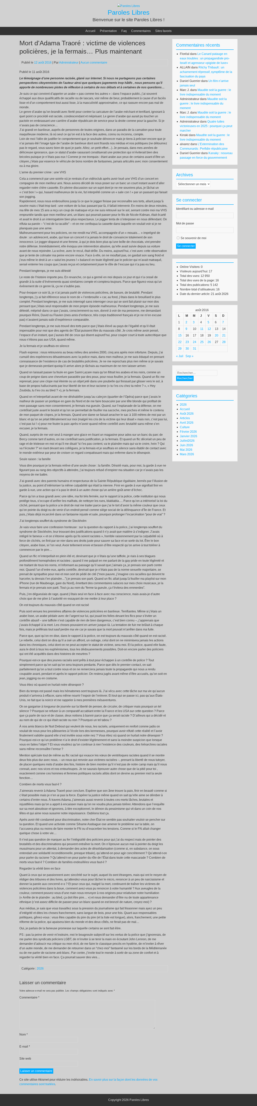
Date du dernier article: (195, 293)
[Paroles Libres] (128, 6)
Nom (23, 1034)
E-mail (24, 1046)
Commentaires (141, 31)
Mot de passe (185, 223)
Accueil (90, 31)
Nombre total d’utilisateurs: (198, 289)
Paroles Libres (129, 12)
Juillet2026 (187, 440)
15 (180, 335)
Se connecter (186, 246)
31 (194, 348)
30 (187, 348)
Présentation (108, 31)
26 (209, 342)
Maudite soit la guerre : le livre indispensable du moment (203, 103)
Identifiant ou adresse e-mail (195, 208)
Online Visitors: (190, 266)
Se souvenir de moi (193, 238)
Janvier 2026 (188, 436)
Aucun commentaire (94, 62)
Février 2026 (188, 431)
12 (209, 328)
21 (224, 335)
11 (201, 328)
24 (194, 342)
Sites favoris (163, 31)
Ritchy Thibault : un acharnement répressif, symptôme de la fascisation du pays (206, 72)
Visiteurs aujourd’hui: (194, 271)
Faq (124, 31)
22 (180, 342)
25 (202, 342)
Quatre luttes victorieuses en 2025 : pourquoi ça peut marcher (206, 126)
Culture (185, 427)
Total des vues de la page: (197, 280)
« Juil (179, 356)
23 (187, 342)
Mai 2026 (186, 449)
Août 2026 (187, 413)
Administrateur (68, 62)
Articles (185, 418)
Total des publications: (195, 284)
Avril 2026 (186, 422)
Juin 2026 (186, 445)
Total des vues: (190, 275)
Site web (25, 1058)
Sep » (189, 356)
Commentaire (29, 997)
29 (180, 348)
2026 (40, 968)
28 (224, 342)
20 (216, 335)
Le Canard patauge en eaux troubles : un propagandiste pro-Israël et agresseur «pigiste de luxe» (205, 58)
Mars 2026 (187, 454)
